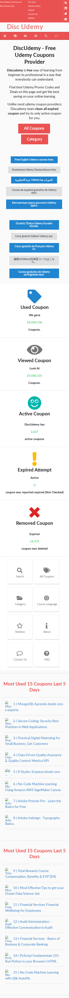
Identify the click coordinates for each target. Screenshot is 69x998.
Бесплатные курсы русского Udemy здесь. (34, 204)
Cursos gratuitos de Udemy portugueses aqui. (34, 273)
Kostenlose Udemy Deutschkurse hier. (34, 170)
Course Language (47, 604)
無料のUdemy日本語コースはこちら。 (34, 260)
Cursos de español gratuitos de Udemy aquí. (34, 191)
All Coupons (34, 128)
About (47, 632)
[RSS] (66, 3)
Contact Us (20, 659)
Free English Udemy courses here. (34, 159)
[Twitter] (66, 14)
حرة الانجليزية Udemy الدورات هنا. (34, 180)
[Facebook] (66, 19)
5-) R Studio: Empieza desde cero (36, 772)
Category (34, 139)
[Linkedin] (66, 8)
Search (20, 576)
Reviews (20, 632)
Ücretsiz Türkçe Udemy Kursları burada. (34, 225)
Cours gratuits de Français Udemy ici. (34, 247)
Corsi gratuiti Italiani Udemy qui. (34, 236)
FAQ (47, 659)
